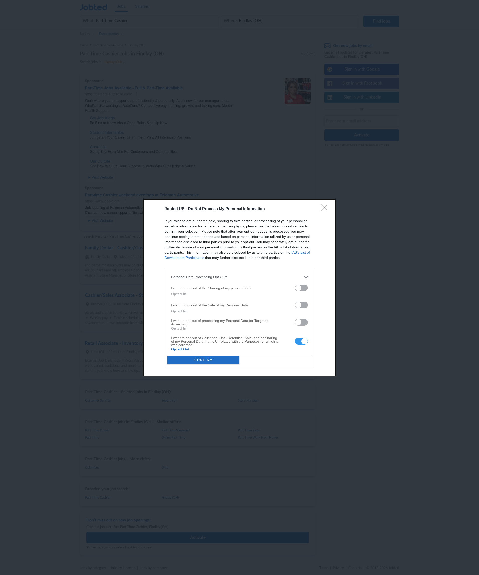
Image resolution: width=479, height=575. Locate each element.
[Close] (326, 209)
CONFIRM (203, 360)
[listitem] (239, 277)
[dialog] (239, 287)
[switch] (301, 288)
